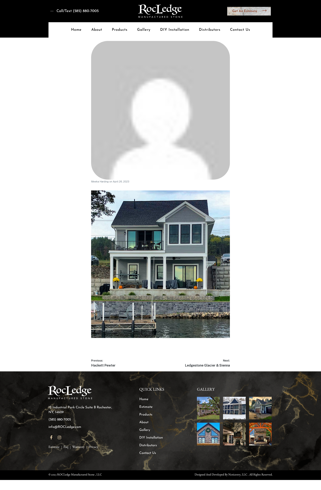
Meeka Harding (100, 181)
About (96, 30)
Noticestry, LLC (237, 475)
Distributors (209, 30)
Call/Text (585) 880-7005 (78, 11)
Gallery (143, 30)
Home (76, 30)
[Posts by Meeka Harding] (160, 110)
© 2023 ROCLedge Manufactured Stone (71, 475)
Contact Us (240, 30)
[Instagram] (59, 437)
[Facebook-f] (51, 437)
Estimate (145, 407)
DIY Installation (174, 30)
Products (119, 30)
